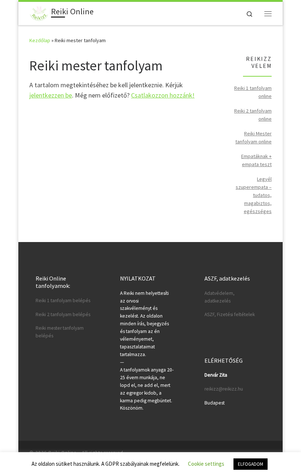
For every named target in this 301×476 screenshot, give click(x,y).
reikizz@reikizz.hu (223, 389)
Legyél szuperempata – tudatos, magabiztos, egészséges (254, 195)
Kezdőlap (39, 40)
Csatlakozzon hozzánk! (163, 95)
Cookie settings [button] (206, 463)
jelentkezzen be (50, 95)
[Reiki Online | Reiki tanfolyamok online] (38, 12)
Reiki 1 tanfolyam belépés (63, 300)
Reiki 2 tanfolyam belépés (63, 314)
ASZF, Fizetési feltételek (229, 314)
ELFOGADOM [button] (250, 464)
